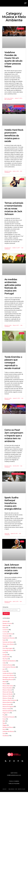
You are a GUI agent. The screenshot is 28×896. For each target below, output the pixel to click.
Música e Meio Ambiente (9, 700)
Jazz (4, 669)
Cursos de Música (7, 634)
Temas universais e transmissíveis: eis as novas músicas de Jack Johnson (13, 209)
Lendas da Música (8, 673)
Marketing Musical (8, 679)
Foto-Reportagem (8, 648)
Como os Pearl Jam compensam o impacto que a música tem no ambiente (13, 436)
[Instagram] (14, 761)
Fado (4, 640)
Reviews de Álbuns (8, 727)
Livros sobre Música (8, 675)
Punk (4, 719)
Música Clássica (7, 690)
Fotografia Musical (8, 650)
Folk (4, 646)
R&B (4, 721)
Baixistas (5, 621)
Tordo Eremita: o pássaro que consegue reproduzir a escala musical (13, 363)
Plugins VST (6, 713)
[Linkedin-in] (22, 761)
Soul (4, 733)
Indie (4, 663)
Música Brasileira (7, 688)
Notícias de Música (8, 710)
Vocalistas (5, 735)
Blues (4, 627)
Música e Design (7, 698)
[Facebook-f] (10, 761)
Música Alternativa (8, 686)
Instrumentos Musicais (9, 667)
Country (5, 632)
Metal (4, 681)
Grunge (5, 654)
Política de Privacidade (14, 783)
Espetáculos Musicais (8, 638)
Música (5, 683)
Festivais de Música (8, 642)
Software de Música (8, 731)
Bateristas (5, 625)
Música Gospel (7, 704)
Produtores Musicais (8, 717)
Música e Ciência (7, 696)
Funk (4, 652)
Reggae (5, 725)
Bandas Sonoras (7, 623)
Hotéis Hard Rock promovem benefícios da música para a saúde (13, 136)
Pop (4, 715)
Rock (4, 729)
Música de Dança (7, 692)
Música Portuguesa (8, 706)
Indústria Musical (7, 665)
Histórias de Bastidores (9, 661)
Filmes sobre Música (8, 644)
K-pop (4, 671)
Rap (4, 723)
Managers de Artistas (9, 677)
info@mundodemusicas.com (14, 775)
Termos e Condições (14, 781)
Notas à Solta (6, 708)
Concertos (5, 629)
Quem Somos (14, 773)
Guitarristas (6, 656)
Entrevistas (6, 636)
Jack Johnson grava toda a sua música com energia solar (13, 569)
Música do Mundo (8, 694)
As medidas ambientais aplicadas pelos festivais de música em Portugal (12, 286)
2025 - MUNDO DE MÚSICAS (14, 789)
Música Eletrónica (7, 702)
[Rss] (6, 761)
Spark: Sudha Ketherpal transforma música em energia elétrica (12, 503)
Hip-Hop (5, 659)
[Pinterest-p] (18, 761)
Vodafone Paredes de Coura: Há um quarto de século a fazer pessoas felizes (13, 59)
